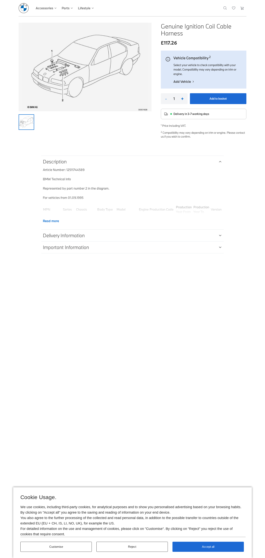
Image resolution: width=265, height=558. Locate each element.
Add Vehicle (182, 81)
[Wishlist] (233, 8)
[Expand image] (85, 67)
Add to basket (218, 98)
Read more (51, 221)
